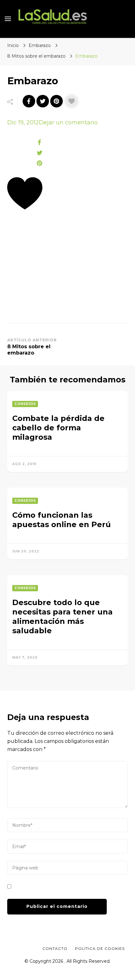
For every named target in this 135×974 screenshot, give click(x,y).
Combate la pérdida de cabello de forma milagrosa (58, 428)
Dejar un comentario (68, 122)
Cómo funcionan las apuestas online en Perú (61, 519)
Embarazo (40, 45)
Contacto (55, 948)
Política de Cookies (100, 948)
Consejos (25, 404)
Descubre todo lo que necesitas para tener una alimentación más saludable (62, 616)
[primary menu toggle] (8, 19)
